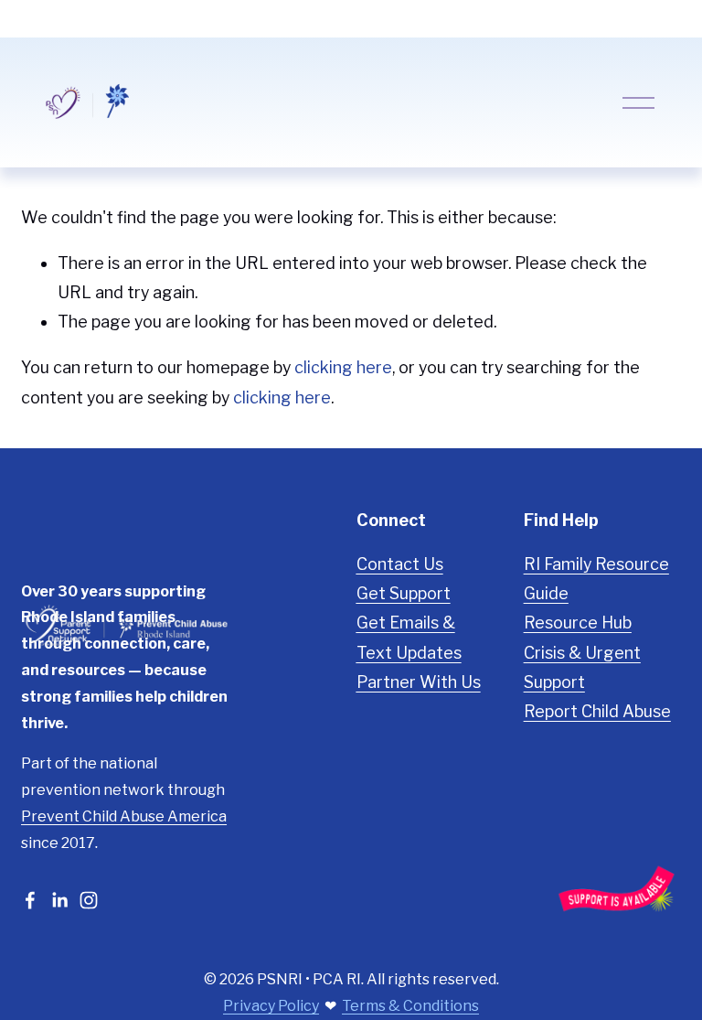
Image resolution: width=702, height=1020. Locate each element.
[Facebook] (30, 900)
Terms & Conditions (410, 1006)
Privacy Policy (271, 1006)
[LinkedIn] (59, 900)
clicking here (343, 367)
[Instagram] (89, 900)
